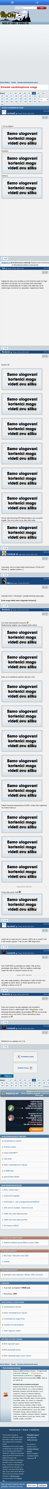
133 (38, 93)
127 (11, 93)
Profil (5, 258)
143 (39, 96)
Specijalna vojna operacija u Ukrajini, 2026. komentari (23, 1275)
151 (35, 99)
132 (34, 93)
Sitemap (25, 1429)
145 (7, 99)
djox (9, 583)
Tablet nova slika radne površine (15, 1214)
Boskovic (6, 352)
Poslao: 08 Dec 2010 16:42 (26, 953)
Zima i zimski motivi (11, 1190)
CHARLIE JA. (13, 554)
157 (21, 101)
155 (11, 101)
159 (30, 101)
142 (35, 96)
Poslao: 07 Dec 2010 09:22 (21, 583)
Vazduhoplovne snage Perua (14, 1319)
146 (11, 99)
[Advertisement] (24, 53)
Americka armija (10, 1147)
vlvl (3, 268)
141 (30, 96)
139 (21, 96)
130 (24, 93)
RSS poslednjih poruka (12, 1350)
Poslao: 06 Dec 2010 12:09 (26, 113)
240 (2, 104)
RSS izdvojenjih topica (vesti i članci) (17, 1356)
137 (11, 96)
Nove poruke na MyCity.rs (11, 1185)
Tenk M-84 (8, 1159)
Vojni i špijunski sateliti (12, 1331)
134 (43, 93)
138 (16, 96)
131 (29, 93)
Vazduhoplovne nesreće (12, 1141)
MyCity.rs (33, 1437)
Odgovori (8, 1076)
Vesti (28, 1437)
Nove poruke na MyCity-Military (13, 1136)
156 (16, 101)
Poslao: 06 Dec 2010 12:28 (16, 268)
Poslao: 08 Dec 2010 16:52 (21, 994)
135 (2, 96)
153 (2, 101)
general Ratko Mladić (11, 1177)
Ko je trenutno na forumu (12, 1368)
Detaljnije (38, 1375)
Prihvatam (32, 1485)
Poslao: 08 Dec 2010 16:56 (26, 1028)
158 (25, 101)
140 (25, 96)
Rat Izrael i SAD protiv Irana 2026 (16, 1256)
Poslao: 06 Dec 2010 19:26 (21, 352)
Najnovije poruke (14, 1429)
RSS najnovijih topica (11, 1344)
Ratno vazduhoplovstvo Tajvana (15, 1165)
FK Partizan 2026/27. (11, 1226)
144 (2, 99)
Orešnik (7, 1262)
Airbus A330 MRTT (11, 1153)
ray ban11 (11, 113)
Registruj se (6, 263)
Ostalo (13, 82)
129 (20, 93)
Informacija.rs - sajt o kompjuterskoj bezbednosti (21, 1202)
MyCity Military (5, 82)
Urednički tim (34, 1429)
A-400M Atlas (9, 1171)
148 (21, 99)
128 (15, 93)
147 (16, 99)
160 (35, 101)
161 (35, 1086)
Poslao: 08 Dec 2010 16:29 (21, 610)
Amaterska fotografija (11, 1196)
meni (12, 2)
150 (30, 99)
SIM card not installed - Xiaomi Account (18, 1208)
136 (7, 96)
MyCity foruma (15, 1476)
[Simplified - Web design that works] (35, 1458)
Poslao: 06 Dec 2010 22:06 (29, 554)
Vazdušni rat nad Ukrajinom (14, 1325)
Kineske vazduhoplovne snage (27, 82)
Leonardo (11, 953)
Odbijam (42, 1485)
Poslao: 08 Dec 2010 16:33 (26, 926)
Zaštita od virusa (32, 1439)
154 (7, 101)
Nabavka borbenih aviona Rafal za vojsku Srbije (21, 1243)
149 (25, 99)
